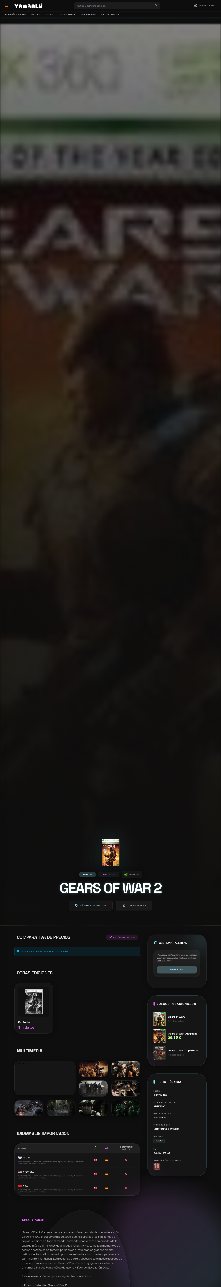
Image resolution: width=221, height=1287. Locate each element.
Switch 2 (35, 14)
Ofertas (49, 14)
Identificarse (177, 969)
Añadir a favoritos (90, 905)
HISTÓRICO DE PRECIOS (121, 937)
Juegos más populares (15, 14)
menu (6, 6)
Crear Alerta (134, 905)
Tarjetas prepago (67, 14)
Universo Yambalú (110, 14)
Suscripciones (88, 14)
